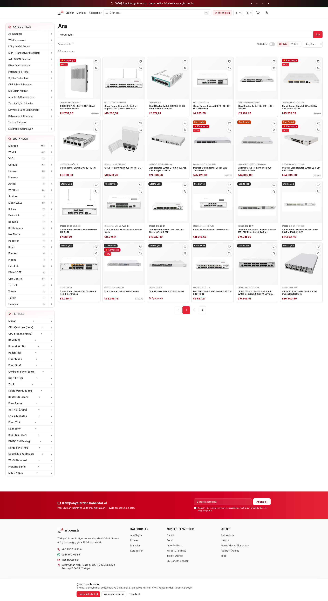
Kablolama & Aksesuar (20, 116)
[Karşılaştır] (96, 68)
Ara (318, 34)
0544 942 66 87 (71, 554)
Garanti (171, 535)
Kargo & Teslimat (176, 550)
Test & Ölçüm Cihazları (20, 103)
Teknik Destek (175, 555)
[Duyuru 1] (251, 3)
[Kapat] (268, 3)
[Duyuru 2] (257, 3)
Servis (170, 540)
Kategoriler (95, 12)
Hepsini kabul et (88, 594)
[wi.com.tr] (60, 13)
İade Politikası (174, 545)
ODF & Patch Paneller (20, 84)
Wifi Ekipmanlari (17, 40)
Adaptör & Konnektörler (21, 97)
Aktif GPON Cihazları (19, 59)
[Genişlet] (51, 34)
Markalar (81, 12)
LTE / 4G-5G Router (19, 46)
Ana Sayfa (136, 535)
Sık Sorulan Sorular (177, 560)
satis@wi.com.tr (70, 559)
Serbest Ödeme (230, 550)
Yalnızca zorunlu (114, 594)
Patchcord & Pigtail (19, 71)
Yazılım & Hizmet (17, 122)
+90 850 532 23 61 (72, 549)
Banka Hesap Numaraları (235, 545)
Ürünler (70, 12)
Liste (296, 44)
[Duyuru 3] (262, 3)
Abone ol (262, 501)
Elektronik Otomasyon (20, 128)
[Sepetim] (258, 13)
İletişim (225, 540)
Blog (224, 555)
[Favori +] (96, 61)
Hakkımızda (227, 535)
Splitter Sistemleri (18, 78)
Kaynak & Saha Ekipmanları (23, 109)
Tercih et (134, 594)
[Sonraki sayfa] (202, 310)
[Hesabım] (267, 13)
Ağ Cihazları (15, 33)
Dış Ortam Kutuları (18, 90)
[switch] (272, 44)
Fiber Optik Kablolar (19, 65)
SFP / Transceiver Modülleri (24, 52)
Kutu (285, 44)
